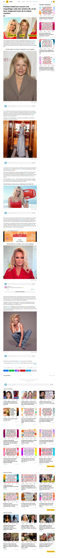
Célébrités (4, 4)
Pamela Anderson (33, 40)
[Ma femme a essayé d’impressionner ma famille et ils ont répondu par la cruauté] (11, 497)
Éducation (4, 445)
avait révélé (26, 173)
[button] (8, 368)
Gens (40, 54)
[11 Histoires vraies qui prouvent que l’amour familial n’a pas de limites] (47, 497)
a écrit (13, 303)
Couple (40, 37)
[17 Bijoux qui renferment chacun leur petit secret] (11, 412)
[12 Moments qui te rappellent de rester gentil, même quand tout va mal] (47, 43)
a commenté (8, 307)
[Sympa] (9, 1)
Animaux (22, 444)
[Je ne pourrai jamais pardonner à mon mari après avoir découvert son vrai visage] (47, 433)
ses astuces (19, 361)
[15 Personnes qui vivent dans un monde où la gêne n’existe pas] (47, 10)
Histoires (40, 20)
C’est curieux (41, 404)
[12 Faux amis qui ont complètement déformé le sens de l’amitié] (11, 478)
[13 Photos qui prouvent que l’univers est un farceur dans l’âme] (47, 395)
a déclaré (8, 306)
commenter (33, 113)
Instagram (21, 224)
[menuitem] (19, 1)
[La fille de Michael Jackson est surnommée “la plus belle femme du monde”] (11, 395)
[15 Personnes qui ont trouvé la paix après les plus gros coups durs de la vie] (29, 452)
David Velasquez (32, 44)
